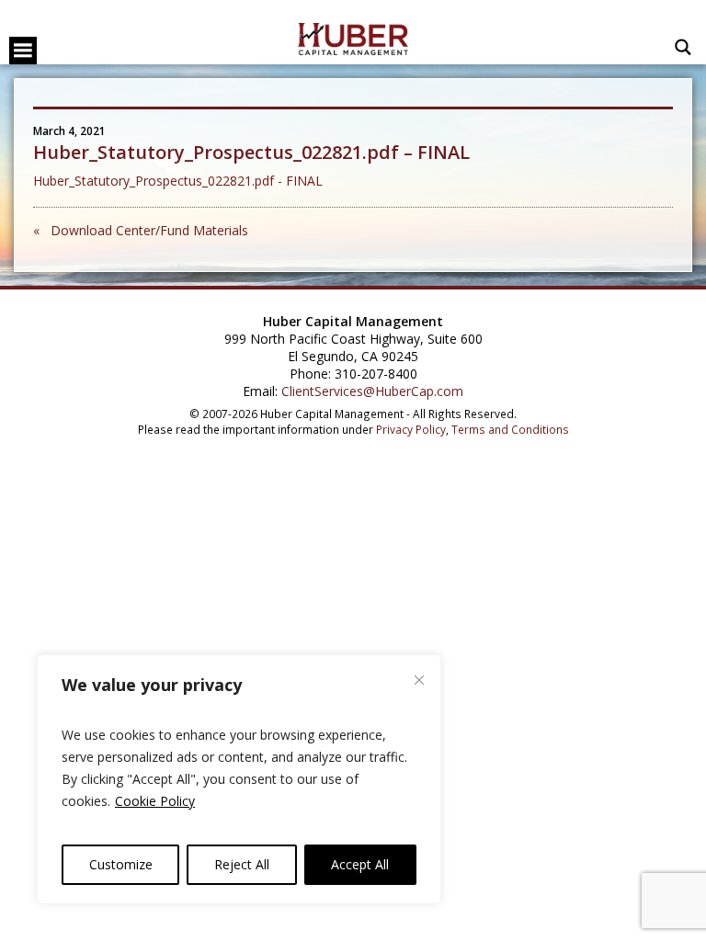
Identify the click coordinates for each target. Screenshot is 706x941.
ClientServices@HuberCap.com (372, 391)
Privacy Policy (411, 429)
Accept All (360, 864)
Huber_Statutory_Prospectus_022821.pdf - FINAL (178, 180)
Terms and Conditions (510, 429)
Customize (121, 864)
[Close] (419, 680)
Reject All (241, 864)
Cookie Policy (155, 801)
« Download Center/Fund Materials (140, 230)
